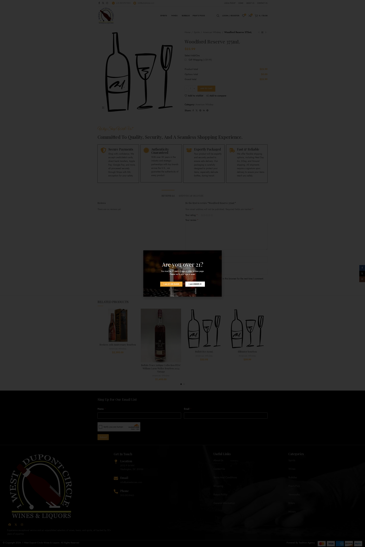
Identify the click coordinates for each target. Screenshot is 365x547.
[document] (182, 273)
